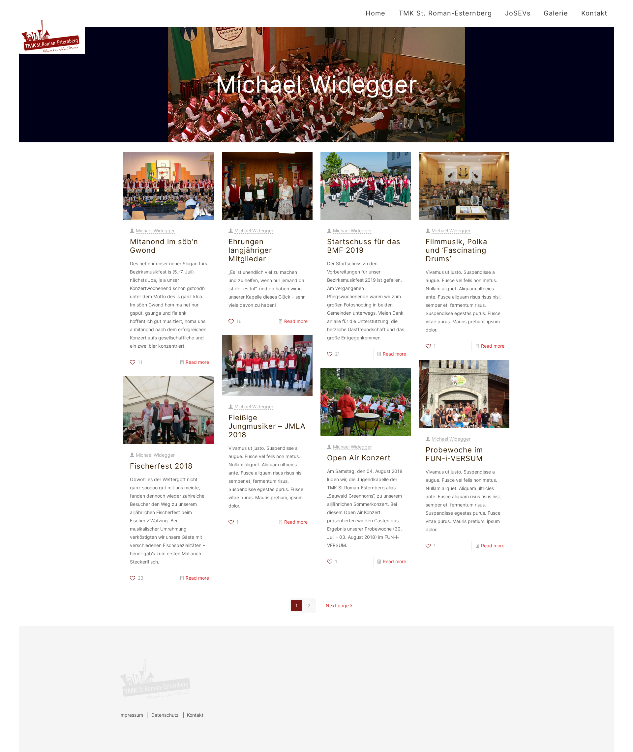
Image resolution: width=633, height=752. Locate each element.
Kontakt (195, 715)
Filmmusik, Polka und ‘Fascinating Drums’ (456, 250)
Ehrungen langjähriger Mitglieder (250, 250)
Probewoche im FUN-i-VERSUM (454, 454)
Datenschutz (165, 715)
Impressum (131, 715)
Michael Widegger (155, 230)
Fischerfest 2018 (161, 466)
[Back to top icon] (601, 738)
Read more (197, 362)
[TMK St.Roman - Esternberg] (52, 27)
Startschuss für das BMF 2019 (364, 245)
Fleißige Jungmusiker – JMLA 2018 (267, 426)
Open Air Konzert (359, 457)
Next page (337, 605)
